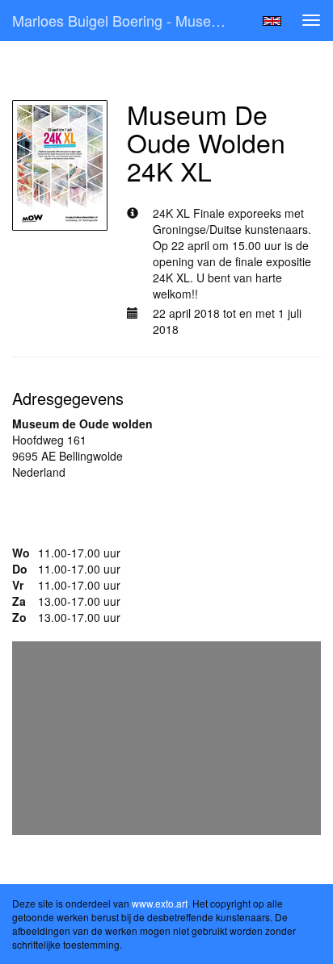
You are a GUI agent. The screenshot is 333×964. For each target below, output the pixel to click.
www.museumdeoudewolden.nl (91, 520)
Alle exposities (61, 73)
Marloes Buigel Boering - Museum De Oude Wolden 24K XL (127, 20)
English (272, 21)
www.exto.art (160, 903)
